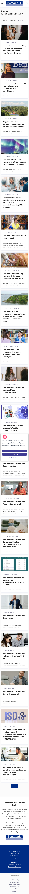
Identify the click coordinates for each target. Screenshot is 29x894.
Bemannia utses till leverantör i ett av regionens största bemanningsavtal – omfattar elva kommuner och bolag (14, 316)
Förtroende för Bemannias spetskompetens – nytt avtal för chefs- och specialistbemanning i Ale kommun (14, 202)
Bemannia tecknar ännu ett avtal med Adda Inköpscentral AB (13, 390)
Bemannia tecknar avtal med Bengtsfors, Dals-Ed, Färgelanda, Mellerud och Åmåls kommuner (14, 543)
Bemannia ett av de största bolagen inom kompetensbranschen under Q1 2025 (13, 581)
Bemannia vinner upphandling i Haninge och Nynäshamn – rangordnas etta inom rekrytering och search (14, 49)
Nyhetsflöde (14, 889)
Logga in (14, 891)
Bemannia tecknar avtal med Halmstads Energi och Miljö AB (14, 656)
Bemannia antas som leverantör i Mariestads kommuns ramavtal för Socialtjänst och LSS (12, 353)
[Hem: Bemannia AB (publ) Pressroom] (14, 3)
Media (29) (13, 20)
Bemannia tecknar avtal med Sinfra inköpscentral (14, 692)
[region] (14, 447)
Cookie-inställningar (14, 457)
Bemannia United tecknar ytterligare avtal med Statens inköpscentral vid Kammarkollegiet (14, 771)
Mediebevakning (14, 880)
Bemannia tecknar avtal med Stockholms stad (14, 465)
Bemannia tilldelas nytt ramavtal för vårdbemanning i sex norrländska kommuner (14, 162)
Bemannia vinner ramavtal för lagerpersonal (14, 237)
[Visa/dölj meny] (2, 3)
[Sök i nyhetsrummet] (27, 3)
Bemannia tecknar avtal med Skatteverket (14, 617)
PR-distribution (14, 882)
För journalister (14, 886)
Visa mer (14, 786)
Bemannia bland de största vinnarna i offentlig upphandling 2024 (13, 428)
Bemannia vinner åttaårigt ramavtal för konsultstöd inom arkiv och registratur (13, 276)
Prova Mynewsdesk (14, 884)
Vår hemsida (14, 862)
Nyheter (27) (4, 20)
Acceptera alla (14, 454)
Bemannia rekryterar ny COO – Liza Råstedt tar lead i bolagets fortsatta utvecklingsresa (14, 87)
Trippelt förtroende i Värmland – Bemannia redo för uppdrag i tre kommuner (13, 124)
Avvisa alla (14, 451)
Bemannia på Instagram (14, 867)
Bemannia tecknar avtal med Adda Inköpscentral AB (14, 503)
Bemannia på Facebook (14, 864)
